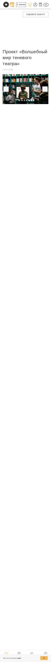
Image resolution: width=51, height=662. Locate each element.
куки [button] (19, 658)
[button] (35, 14)
